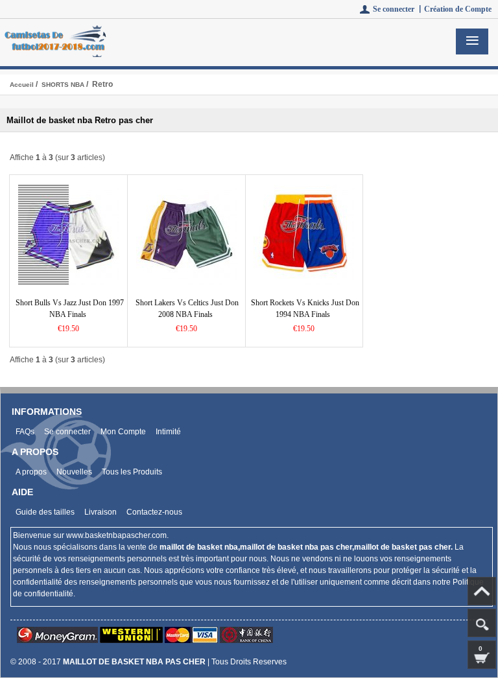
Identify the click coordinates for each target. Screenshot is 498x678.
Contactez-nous (154, 512)
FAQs (25, 431)
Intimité (168, 431)
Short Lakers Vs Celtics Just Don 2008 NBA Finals (187, 308)
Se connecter (67, 431)
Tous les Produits (132, 471)
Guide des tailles (45, 512)
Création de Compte (458, 9)
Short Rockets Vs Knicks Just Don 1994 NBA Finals (305, 308)
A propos (31, 471)
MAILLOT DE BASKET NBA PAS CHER (134, 661)
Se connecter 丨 (398, 9)
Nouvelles (74, 471)
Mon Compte (123, 431)
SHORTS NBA (63, 84)
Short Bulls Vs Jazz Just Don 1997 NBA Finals (70, 308)
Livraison (100, 512)
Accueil (22, 84)
